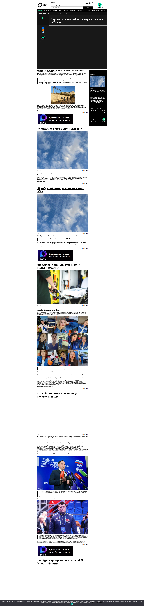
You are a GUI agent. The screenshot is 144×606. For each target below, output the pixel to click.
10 (91, 117)
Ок (72, 604)
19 (95, 119)
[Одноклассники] (43, 30)
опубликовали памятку (46, 177)
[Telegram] (43, 32)
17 (91, 119)
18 (93, 119)
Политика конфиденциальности (97, 602)
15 (102, 117)
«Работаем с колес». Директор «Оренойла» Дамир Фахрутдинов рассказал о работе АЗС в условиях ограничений (97, 102)
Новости (44, 13)
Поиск (88, 7)
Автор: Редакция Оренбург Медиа (43, 41)
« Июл (91, 108)
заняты (77, 380)
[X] (86, 112)
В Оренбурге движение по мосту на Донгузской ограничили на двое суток (97, 98)
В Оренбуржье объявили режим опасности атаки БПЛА (60, 189)
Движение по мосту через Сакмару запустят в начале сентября (97, 94)
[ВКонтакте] (43, 28)
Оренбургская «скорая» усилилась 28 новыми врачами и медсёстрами (59, 266)
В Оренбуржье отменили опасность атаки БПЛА (59, 128)
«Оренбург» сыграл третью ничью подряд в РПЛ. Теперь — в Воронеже (61, 562)
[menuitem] (40, 10)
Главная (40, 13)
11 (93, 117)
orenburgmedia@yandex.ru (58, 5)
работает (66, 374)
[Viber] (87, 112)
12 (95, 117)
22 (102, 119)
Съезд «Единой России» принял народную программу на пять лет (57, 395)
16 (104, 117)
